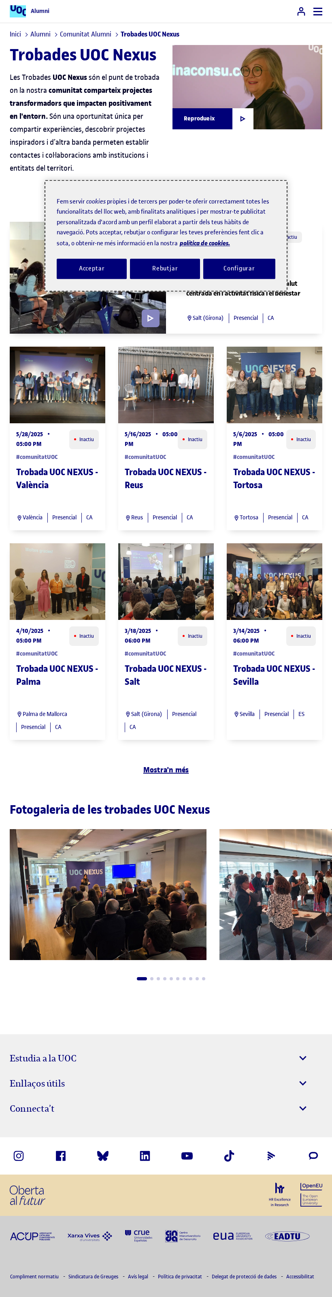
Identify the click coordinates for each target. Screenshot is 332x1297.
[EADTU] (287, 1235)
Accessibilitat (300, 1276)
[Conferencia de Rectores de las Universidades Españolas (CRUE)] (138, 1235)
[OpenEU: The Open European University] (311, 1194)
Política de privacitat (180, 1276)
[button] (142, 978)
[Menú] (318, 11)
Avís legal (138, 1276)
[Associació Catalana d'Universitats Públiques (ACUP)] (32, 1235)
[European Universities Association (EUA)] (232, 1235)
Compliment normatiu (35, 1276)
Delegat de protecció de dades (245, 1276)
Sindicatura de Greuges (93, 1276)
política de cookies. (205, 243)
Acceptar (92, 269)
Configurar (239, 269)
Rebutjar (165, 269)
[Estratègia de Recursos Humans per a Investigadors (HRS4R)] (280, 1194)
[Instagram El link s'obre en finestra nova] (18, 1156)
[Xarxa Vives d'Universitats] (90, 1235)
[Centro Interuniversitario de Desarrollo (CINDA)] (182, 1235)
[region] (166, 236)
